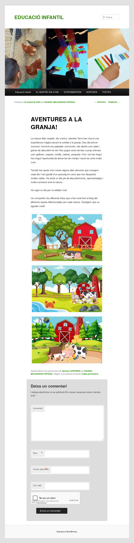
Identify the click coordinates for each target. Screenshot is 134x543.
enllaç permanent (90, 373)
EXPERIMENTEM (72, 92)
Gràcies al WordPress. (67, 531)
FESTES (106, 92)
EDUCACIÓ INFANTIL (39, 17)
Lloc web (37, 485)
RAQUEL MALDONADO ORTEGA (59, 102)
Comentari (38, 408)
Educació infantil (23, 92)
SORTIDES (91, 92)
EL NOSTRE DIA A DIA (47, 92)
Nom (38, 453)
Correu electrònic (41, 469)
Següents (114, 101)
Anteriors (100, 101)
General (65, 370)
